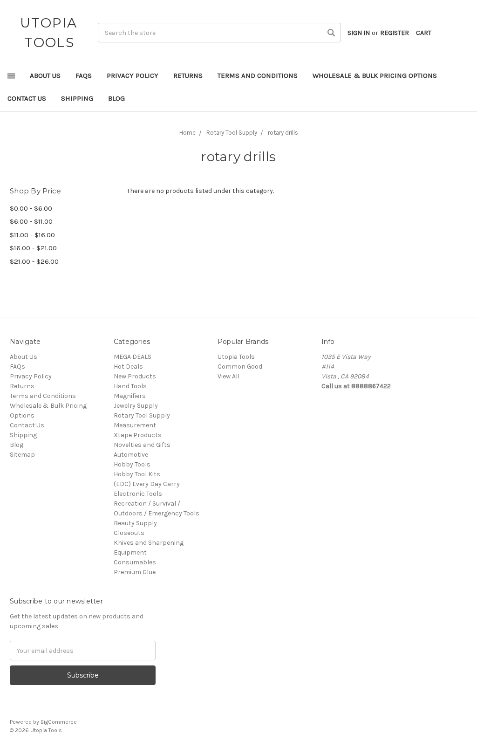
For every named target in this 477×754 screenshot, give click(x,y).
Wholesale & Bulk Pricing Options (375, 75)
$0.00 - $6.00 (31, 208)
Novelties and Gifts (142, 445)
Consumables (135, 562)
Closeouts (129, 533)
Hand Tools (130, 386)
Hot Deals (128, 366)
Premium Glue (135, 572)
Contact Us (26, 98)
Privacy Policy (132, 75)
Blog (116, 98)
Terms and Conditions (258, 75)
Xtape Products (138, 435)
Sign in (359, 33)
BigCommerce (59, 722)
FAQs (83, 75)
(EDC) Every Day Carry (147, 484)
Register (394, 33)
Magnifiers (130, 396)
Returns (188, 75)
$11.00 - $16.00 (32, 235)
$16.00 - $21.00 (33, 248)
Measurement (135, 425)
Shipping (77, 98)
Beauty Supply (135, 523)
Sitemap (22, 455)
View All (228, 376)
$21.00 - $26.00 (34, 261)
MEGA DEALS (132, 357)
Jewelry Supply (136, 406)
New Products (135, 376)
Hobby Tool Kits (137, 474)
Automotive (131, 455)
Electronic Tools (138, 494)
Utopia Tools (236, 357)
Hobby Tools (132, 464)
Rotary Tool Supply (142, 415)
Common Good (240, 366)
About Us (45, 75)
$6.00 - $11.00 (31, 221)
